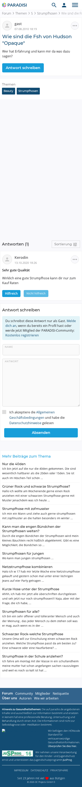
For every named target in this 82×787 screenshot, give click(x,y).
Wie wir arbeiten (46, 698)
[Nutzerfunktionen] (64, 5)
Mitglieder (42, 693)
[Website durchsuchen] (54, 5)
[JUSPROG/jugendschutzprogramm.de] (17, 753)
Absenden (41, 433)
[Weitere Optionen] (75, 26)
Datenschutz (39, 770)
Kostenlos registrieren (22, 335)
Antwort (12, 361)
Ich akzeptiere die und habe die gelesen (37, 417)
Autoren (25, 698)
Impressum (21, 770)
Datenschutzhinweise (25, 423)
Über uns (9, 698)
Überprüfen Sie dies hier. (62, 746)
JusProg (67, 760)
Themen (21, 13)
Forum (6, 13)
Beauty (8, 91)
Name (9, 347)
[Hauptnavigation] (75, 5)
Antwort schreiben (23, 68)
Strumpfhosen (47, 13)
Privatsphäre (59, 770)
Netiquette (61, 693)
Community (24, 693)
